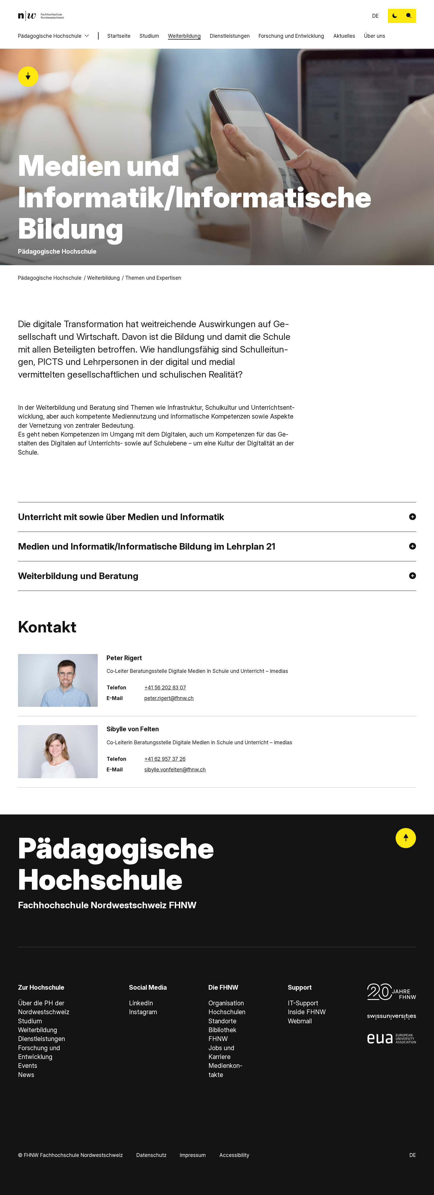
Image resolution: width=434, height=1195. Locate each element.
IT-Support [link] (303, 1003)
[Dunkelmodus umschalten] (395, 16)
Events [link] (27, 1065)
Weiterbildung (184, 36)
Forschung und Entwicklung (291, 36)
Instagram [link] (143, 1012)
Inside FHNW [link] (307, 1012)
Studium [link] (30, 1021)
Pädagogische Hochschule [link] (49, 278)
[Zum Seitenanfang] (406, 838)
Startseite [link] (118, 36)
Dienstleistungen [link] (41, 1038)
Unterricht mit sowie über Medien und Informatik (121, 516)
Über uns (374, 36)
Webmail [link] (300, 1021)
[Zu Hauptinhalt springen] (28, 76)
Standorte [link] (222, 1021)
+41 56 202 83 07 (165, 687)
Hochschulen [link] (226, 1012)
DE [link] (375, 16)
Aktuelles (344, 36)
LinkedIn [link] (141, 1003)
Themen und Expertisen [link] (153, 278)
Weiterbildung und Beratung (78, 575)
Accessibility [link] (234, 1155)
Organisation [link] (226, 1003)
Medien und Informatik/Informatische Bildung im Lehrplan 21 (146, 546)
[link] (41, 16)
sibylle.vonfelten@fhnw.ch (175, 769)
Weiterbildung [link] (103, 278)
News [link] (26, 1074)
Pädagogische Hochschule (49, 36)
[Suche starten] (409, 16)
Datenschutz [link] (151, 1155)
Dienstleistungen (230, 36)
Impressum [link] (193, 1155)
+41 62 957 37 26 (164, 759)
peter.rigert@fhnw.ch (169, 698)
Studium (149, 36)
